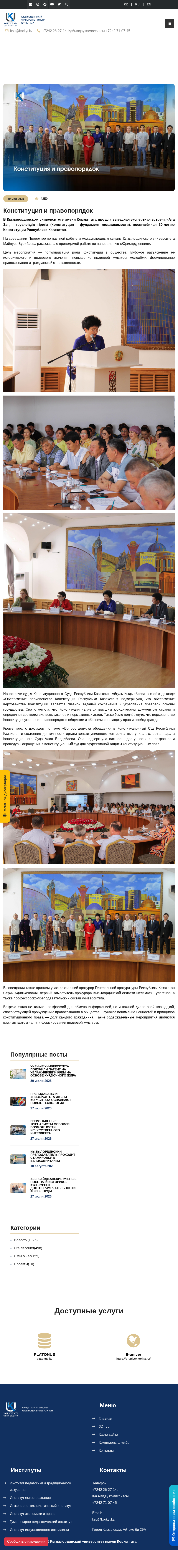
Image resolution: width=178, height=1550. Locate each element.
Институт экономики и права (33, 1514)
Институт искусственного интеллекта (39, 1530)
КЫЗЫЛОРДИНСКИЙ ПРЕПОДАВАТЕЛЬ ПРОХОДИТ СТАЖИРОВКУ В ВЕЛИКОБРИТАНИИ (52, 1156)
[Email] (30, 4)
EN (149, 4)
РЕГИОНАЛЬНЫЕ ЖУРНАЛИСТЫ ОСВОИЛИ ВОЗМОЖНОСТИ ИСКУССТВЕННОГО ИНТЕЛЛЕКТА (49, 1127)
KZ (126, 4)
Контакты (106, 1450)
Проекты (24, 1264)
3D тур (104, 1426)
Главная (105, 1418)
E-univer (133, 1354)
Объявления (28, 1248)
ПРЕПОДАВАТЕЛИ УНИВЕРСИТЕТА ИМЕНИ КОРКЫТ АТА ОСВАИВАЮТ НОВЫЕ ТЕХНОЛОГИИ (50, 1098)
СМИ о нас (26, 1256)
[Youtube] (52, 4)
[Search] (66, 4)
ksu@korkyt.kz (21, 31)
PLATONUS (44, 1354)
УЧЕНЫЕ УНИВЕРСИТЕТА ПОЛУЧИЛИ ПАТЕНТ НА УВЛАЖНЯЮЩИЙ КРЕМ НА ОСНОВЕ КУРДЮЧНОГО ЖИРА (53, 1071)
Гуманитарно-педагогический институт (41, 1522)
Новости (26, 1240)
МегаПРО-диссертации (5, 793)
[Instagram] (37, 4)
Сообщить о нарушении (26, 1541)
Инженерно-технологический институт (40, 1506)
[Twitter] (59, 4)
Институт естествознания (30, 1498)
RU (137, 4)
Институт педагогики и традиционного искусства (40, 1486)
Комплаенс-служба (114, 1442)
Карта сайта (108, 1434)
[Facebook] (44, 4)
